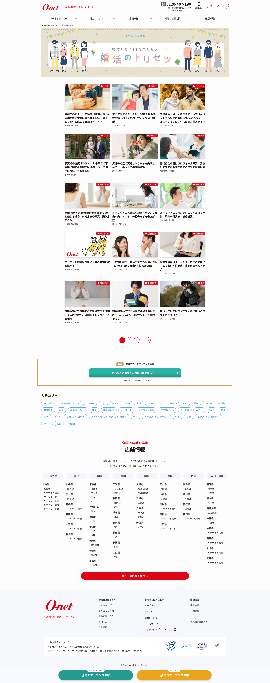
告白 (127, 403)
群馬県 (92, 550)
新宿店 (94, 492)
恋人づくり (96, 416)
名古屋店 (118, 488)
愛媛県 (186, 504)
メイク (184, 403)
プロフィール (167, 410)
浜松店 (117, 506)
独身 (177, 416)
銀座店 (94, 488)
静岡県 (116, 498)
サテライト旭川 (51, 496)
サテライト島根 (168, 518)
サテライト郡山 (74, 538)
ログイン (148, 610)
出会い (201, 416)
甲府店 (117, 556)
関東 (99, 476)
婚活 (61, 410)
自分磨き (48, 410)
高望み (123, 416)
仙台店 (70, 498)
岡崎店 (117, 492)
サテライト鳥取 (168, 508)
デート (115, 403)
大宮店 (94, 520)
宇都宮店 (95, 545)
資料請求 (102, 626)
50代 (57, 416)
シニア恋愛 (49, 403)
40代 (46, 416)
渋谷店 (94, 496)
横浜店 (94, 510)
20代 (211, 410)
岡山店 (164, 488)
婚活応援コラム (106, 616)
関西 (146, 476)
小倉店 (211, 492)
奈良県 (139, 522)
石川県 (116, 522)
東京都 (92, 484)
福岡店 (211, 488)
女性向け (184, 410)
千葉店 (94, 530)
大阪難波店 (143, 492)
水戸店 (94, 565)
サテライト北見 (51, 509)
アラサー (90, 403)
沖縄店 (211, 522)
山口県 (163, 524)
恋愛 (188, 416)
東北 (76, 476)
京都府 (139, 498)
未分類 (71, 423)
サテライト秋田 (74, 518)
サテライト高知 (192, 518)
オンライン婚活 (146, 410)
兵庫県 (139, 508)
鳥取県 (163, 504)
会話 (103, 403)
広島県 (163, 494)
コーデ (171, 403)
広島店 (164, 498)
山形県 (69, 524)
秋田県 (69, 514)
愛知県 (116, 484)
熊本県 (210, 498)
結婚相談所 (108, 410)
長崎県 (210, 538)
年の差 (208, 403)
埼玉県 (92, 516)
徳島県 (186, 484)
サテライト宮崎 (215, 562)
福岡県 (210, 484)
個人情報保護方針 (199, 621)
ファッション (154, 403)
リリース (194, 616)
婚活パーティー (77, 410)
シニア (47, 423)
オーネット (126, 410)
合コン (199, 410)
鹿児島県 (211, 508)
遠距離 (221, 403)
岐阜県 (116, 512)
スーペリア (149, 624)
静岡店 (117, 502)
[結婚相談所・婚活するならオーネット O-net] (50, 7)
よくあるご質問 (106, 610)
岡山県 (163, 484)
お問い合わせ (105, 621)
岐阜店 (117, 516)
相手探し (164, 416)
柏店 (93, 535)
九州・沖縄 (217, 476)
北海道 (53, 476)
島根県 (163, 514)
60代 (69, 416)
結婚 (94, 410)
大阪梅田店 (143, 488)
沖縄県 (210, 518)
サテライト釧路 (51, 500)
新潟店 (117, 546)
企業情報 (194, 605)
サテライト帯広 (51, 505)
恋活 (111, 416)
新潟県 (116, 542)
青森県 (69, 504)
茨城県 (92, 560)
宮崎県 (210, 558)
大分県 (210, 548)
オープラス (149, 605)
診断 (196, 403)
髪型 (139, 403)
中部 (123, 476)
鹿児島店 (212, 512)
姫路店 (141, 516)
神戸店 (141, 512)
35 (147, 340)
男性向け (148, 416)
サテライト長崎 (215, 542)
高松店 (187, 498)
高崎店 (94, 555)
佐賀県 (210, 528)
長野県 (116, 532)
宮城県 (69, 494)
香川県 (186, 494)
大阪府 (139, 484)
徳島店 (187, 488)
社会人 (81, 416)
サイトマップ (105, 605)
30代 (223, 410)
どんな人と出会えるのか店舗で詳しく (133, 373)
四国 (193, 476)
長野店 (117, 536)
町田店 (94, 500)
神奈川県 (94, 506)
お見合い (215, 416)
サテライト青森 (74, 508)
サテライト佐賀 (215, 532)
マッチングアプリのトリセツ (158, 629)
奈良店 (141, 526)
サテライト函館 (51, 492)
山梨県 (116, 552)
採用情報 (194, 610)
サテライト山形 (74, 528)
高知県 (186, 514)
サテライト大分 (215, 552)
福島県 (69, 534)
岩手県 (69, 484)
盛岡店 (70, 488)
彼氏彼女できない (70, 403)
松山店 (187, 508)
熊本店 (211, 502)
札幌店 (47, 488)
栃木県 (92, 540)
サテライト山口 (168, 528)
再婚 (59, 423)
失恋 (135, 416)
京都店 (141, 502)
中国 (170, 476)
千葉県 (92, 526)
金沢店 (117, 526)
